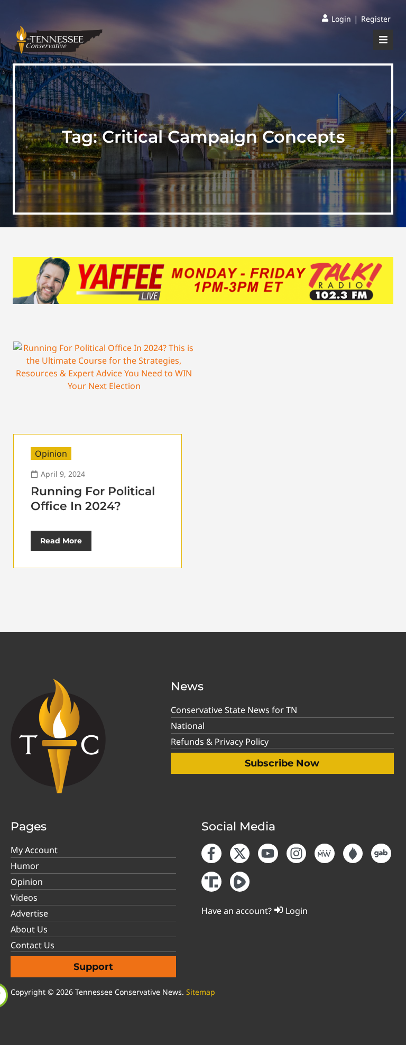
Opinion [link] (51, 453)
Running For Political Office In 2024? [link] (93, 498)
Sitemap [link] (200, 992)
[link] (336, 19)
